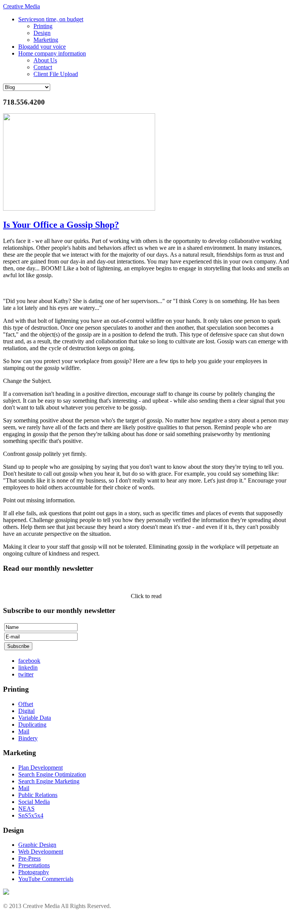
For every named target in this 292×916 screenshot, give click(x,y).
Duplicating (32, 724)
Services (50, 19)
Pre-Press (29, 858)
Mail (23, 731)
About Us (45, 60)
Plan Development (40, 767)
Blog (42, 46)
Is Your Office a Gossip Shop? (61, 225)
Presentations (34, 865)
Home (52, 53)
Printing (42, 26)
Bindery (28, 738)
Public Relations (37, 795)
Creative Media (21, 6)
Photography (33, 872)
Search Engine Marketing (48, 781)
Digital (26, 711)
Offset (25, 704)
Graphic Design (37, 844)
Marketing (45, 40)
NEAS (26, 808)
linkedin (28, 667)
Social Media (34, 802)
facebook (29, 660)
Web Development (40, 851)
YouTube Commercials (45, 879)
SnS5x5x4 (30, 815)
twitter (25, 674)
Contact (42, 67)
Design (42, 33)
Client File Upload (55, 74)
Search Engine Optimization (52, 774)
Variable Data (34, 717)
